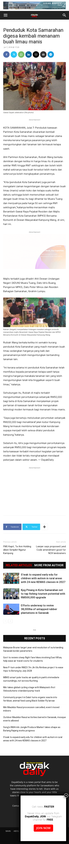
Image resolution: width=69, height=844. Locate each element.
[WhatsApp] (21, 54)
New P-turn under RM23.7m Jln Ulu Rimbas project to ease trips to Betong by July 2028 (33, 669)
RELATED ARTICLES (19, 565)
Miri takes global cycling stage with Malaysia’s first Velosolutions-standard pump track (29, 689)
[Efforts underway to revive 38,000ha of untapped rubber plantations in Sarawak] (11, 609)
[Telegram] (50, 54)
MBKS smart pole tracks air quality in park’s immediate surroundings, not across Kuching (31, 679)
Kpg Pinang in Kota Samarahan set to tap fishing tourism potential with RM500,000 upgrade (43, 593)
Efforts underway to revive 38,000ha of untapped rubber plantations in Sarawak (39, 609)
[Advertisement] (34, 489)
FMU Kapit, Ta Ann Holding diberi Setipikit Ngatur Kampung (17, 550)
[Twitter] (14, 54)
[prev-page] (5, 621)
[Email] (36, 54)
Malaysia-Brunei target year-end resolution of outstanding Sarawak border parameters (33, 649)
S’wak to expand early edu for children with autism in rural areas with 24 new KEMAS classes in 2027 (43, 578)
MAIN (8, 831)
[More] (44, 527)
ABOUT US (18, 831)
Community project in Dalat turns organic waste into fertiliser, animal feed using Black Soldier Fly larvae (30, 699)
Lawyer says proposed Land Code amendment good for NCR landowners (51, 550)
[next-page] (10, 621)
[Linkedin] (28, 54)
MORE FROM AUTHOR (48, 565)
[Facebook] (6, 54)
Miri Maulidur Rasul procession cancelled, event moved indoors (31, 709)
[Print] (43, 54)
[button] (5, 15)
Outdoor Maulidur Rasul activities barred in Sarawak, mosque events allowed (34, 719)
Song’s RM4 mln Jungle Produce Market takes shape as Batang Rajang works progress (31, 729)
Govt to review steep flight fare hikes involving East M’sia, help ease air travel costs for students (32, 659)
